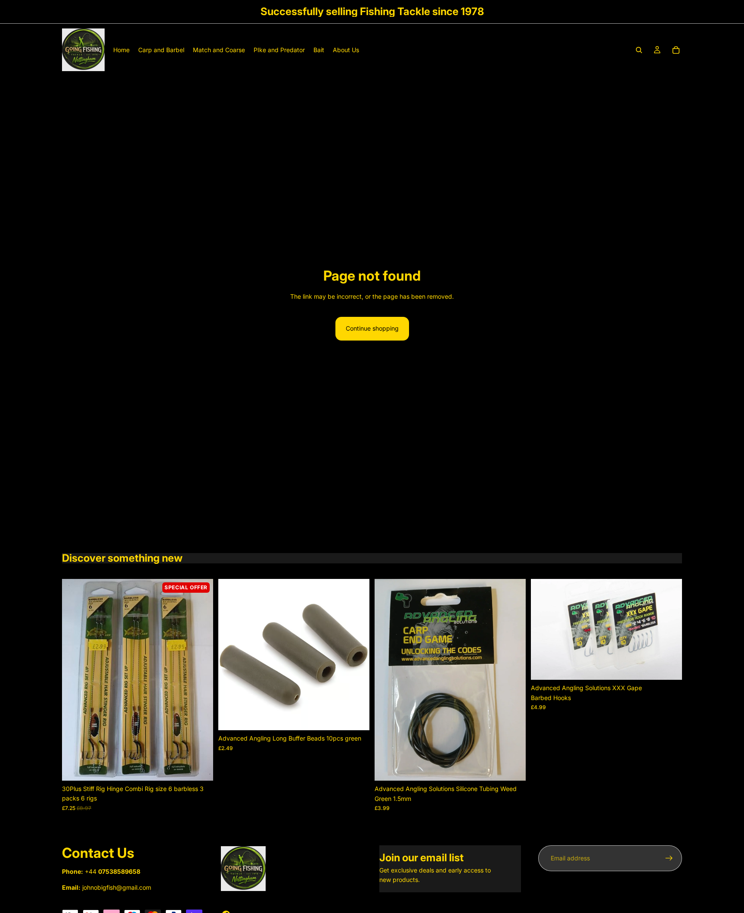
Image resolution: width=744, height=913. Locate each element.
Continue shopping (372, 328)
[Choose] (668, 667)
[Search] (638, 50)
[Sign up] (669, 858)
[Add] (200, 767)
